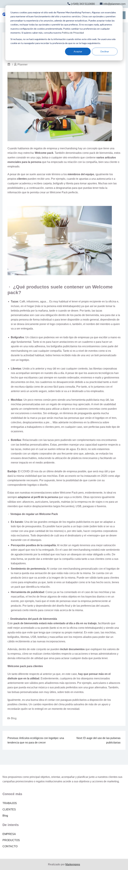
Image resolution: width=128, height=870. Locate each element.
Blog (13, 718)
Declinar (104, 51)
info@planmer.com (114, 3)
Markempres (72, 864)
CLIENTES (9, 809)
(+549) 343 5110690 (83, 3)
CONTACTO (10, 846)
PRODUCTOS (11, 840)
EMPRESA (9, 834)
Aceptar (78, 51)
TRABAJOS (9, 803)
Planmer (23, 64)
